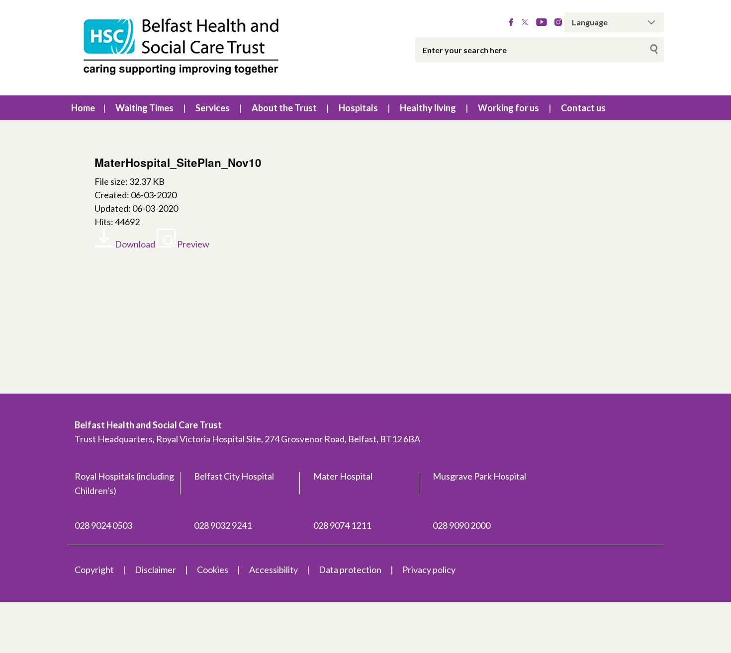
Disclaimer (155, 569)
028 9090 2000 (461, 525)
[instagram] (558, 22)
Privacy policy (429, 569)
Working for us (508, 107)
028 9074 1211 (342, 525)
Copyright (94, 569)
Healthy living (428, 107)
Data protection (350, 569)
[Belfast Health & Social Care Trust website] (191, 47)
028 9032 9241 (223, 525)
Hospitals (358, 107)
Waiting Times (144, 107)
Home (83, 107)
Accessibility (273, 569)
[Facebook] (511, 22)
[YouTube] (541, 22)
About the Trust (284, 107)
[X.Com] (525, 22)
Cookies (212, 569)
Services (212, 107)
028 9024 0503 (103, 525)
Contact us (583, 107)
